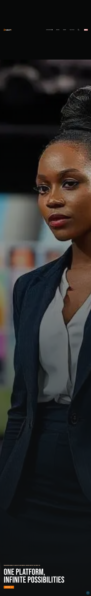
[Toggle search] (78, 30)
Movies (57, 29)
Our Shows (48, 29)
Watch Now (7, 587)
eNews (64, 29)
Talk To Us (72, 29)
